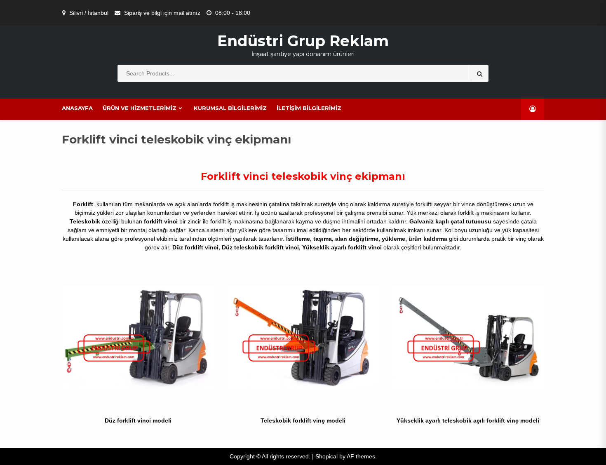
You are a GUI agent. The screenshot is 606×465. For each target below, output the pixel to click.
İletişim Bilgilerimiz (309, 108)
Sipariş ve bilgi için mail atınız (162, 12)
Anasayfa (77, 108)
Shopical (326, 456)
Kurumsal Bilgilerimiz (230, 108)
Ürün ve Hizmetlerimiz (139, 108)
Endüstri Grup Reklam (303, 41)
